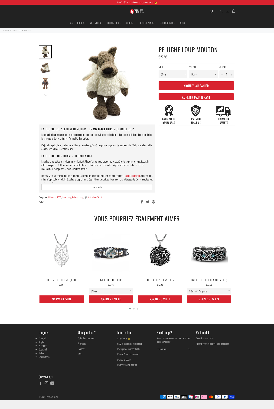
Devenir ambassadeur (205, 338)
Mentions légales (124, 359)
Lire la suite (97, 187)
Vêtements (95, 23)
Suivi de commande (86, 338)
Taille (161, 67)
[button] (130, 308)
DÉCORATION (113, 23)
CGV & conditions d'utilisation (129, 344)
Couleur (192, 67)
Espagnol (43, 349)
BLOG (182, 23)
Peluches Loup (77, 197)
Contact (81, 349)
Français (42, 338)
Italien (41, 353)
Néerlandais (44, 357)
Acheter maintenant (196, 97)
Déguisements (147, 23)
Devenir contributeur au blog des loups (212, 344)
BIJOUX (80, 23)
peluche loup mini (132, 176)
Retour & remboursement (128, 354)
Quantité (222, 67)
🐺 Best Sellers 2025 (93, 197)
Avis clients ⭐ (124, 338)
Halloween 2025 (54, 197)
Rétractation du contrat (127, 365)
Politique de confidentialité (128, 349)
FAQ (79, 354)
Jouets (129, 23)
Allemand (43, 346)
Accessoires (166, 23)
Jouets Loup (66, 197)
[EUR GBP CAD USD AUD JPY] (212, 11)
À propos (82, 344)
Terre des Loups (52, 396)
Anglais (42, 342)
